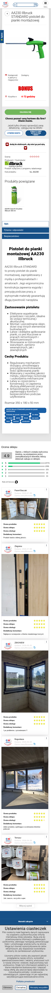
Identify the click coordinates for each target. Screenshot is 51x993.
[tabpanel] (25, 334)
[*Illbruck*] (14, 164)
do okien (35, 415)
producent (26, 421)
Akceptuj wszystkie (39, 987)
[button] (15, 5)
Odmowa (7, 987)
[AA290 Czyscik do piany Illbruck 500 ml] (14, 195)
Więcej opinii (25, 906)
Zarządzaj (21, 987)
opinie (18, 418)
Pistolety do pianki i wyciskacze (17, 415)
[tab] (25, 224)
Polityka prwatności (25, 981)
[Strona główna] (5, 3)
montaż (16, 421)
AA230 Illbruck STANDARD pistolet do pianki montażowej (22, 410)
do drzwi (9, 418)
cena (8, 421)
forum (26, 418)
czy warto (35, 418)
